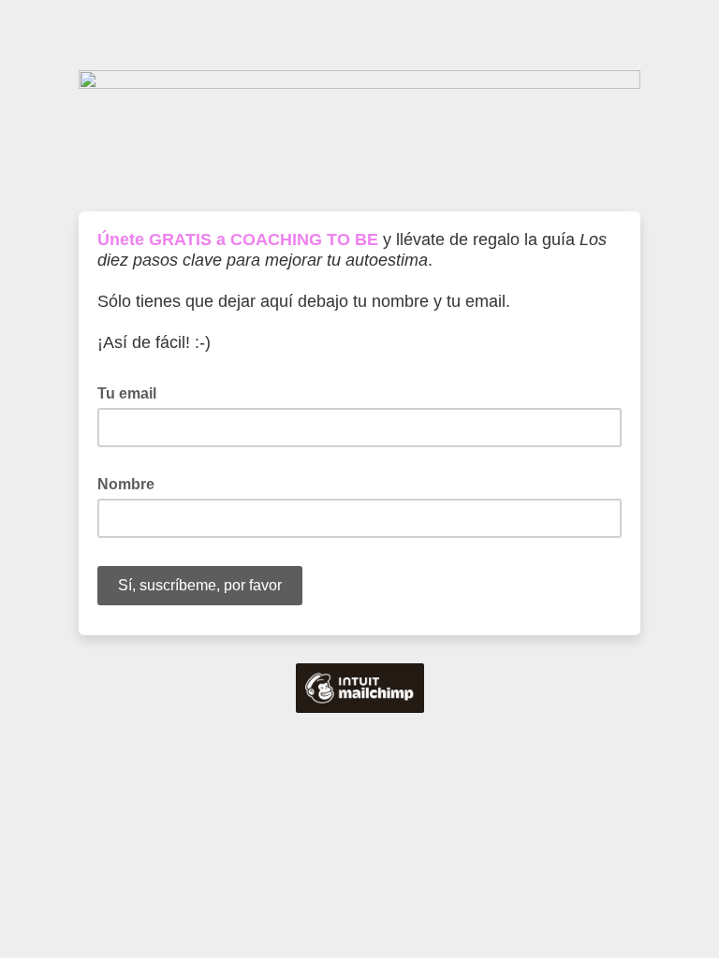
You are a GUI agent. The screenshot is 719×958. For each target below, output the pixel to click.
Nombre (131, 482)
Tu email (132, 392)
